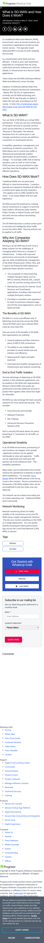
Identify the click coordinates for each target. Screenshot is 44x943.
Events (8, 849)
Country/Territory (13, 623)
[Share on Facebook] (4, 29)
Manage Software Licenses (16, 783)
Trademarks (18, 893)
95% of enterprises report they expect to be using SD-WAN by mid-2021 (20, 107)
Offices (8, 861)
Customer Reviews (13, 742)
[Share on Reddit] (20, 29)
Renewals (9, 787)
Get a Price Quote (12, 738)
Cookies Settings (32, 938)
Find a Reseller (11, 750)
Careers (8, 857)
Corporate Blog (11, 853)
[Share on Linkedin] (15, 29)
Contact (8, 754)
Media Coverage (12, 844)
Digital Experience (12, 824)
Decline (11, 938)
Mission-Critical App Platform (17, 808)
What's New (10, 734)
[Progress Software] (8, 868)
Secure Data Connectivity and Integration (22, 816)
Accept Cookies (22, 930)
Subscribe (13, 639)
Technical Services (13, 791)
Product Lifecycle (12, 779)
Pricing (22, 579)
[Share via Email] (25, 29)
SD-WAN (12, 549)
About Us (9, 832)
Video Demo (10, 746)
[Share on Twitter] (10, 29)
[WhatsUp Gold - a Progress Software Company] (22, 3)
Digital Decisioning (13, 812)
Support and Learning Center (17, 763)
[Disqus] (22, 688)
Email (7, 612)
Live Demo (23, 586)
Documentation (11, 771)
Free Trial (24, 571)
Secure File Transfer (13, 804)
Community (10, 767)
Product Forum (11, 775)
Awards (8, 836)
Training (8, 795)
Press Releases (11, 840)
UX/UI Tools (10, 820)
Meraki (13, 543)
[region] (22, 920)
